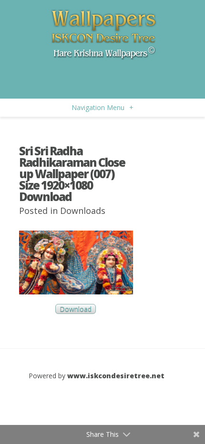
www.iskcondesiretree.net (115, 375)
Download (76, 308)
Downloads (82, 210)
